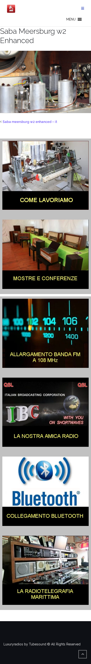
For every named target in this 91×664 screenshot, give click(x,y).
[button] (71, 19)
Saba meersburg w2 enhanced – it (30, 122)
